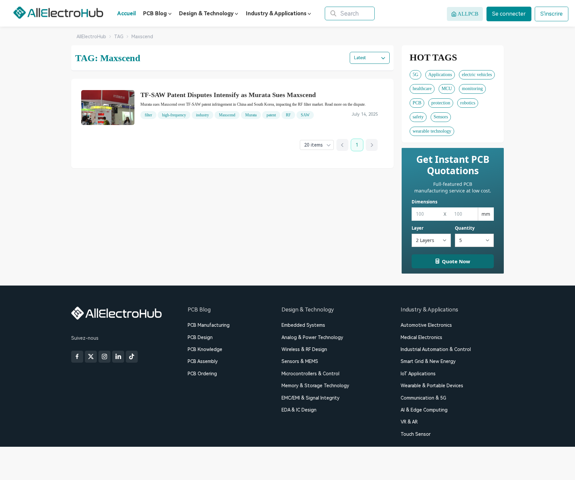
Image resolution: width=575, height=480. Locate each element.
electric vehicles (477, 74)
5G (415, 74)
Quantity (465, 228)
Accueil (126, 13)
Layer (418, 228)
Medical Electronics (421, 337)
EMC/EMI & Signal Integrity (310, 398)
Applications (440, 74)
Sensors (441, 116)
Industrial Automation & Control (436, 349)
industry (202, 115)
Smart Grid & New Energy (428, 361)
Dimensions (424, 202)
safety (418, 116)
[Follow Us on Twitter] (91, 357)
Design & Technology (206, 13)
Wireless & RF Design (304, 349)
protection (440, 102)
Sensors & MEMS (300, 361)
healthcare (422, 88)
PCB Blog (155, 13)
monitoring (472, 88)
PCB (417, 102)
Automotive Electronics (426, 325)
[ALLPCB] (58, 13)
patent (271, 115)
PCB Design (200, 337)
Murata (251, 115)
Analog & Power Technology (312, 337)
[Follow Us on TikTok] (132, 357)
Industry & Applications (276, 13)
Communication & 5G (423, 398)
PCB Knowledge (205, 349)
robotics (467, 102)
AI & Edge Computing (424, 410)
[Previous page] (342, 145)
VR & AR (409, 421)
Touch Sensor (416, 434)
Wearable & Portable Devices (432, 385)
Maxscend (227, 115)
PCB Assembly (203, 361)
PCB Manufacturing (209, 325)
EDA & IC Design (299, 410)
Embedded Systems (303, 325)
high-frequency (174, 115)
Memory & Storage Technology (315, 385)
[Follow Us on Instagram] (104, 357)
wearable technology (432, 131)
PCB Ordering (202, 373)
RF (288, 115)
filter (148, 115)
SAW (305, 115)
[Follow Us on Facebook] (77, 357)
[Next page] (372, 145)
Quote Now (456, 261)
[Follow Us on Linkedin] (118, 357)
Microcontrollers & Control (310, 373)
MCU (447, 88)
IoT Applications (418, 373)
